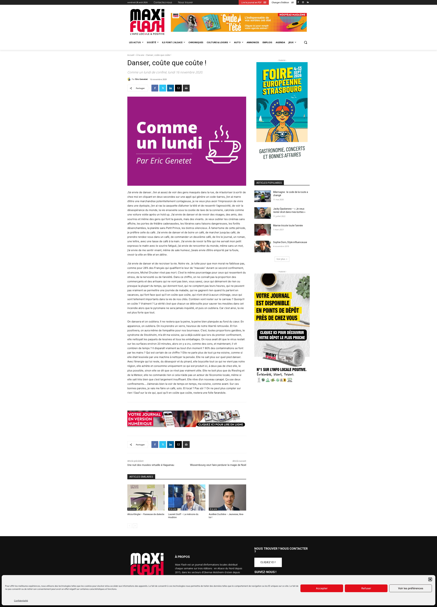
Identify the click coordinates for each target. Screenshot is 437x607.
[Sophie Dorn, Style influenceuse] (262, 246)
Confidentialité (21, 600)
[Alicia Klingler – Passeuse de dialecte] (146, 497)
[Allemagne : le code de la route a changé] (262, 196)
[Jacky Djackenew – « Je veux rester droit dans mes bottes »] (262, 213)
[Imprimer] (186, 88)
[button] (430, 579)
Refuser (366, 588)
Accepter (322, 588)
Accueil (130, 55)
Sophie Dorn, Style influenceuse (290, 242)
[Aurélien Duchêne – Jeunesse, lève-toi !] (227, 497)
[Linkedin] (308, 2)
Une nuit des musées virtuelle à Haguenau (150, 465)
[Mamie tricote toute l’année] (262, 230)
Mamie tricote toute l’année (288, 225)
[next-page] (135, 526)
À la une (140, 55)
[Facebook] (298, 2)
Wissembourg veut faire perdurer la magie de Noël (218, 465)
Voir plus (281, 259)
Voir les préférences (410, 588)
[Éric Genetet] (129, 79)
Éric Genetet (141, 79)
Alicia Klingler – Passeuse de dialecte (145, 514)
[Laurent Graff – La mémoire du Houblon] (187, 497)
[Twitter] (162, 88)
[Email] (178, 88)
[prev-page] (129, 526)
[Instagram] (303, 2)
